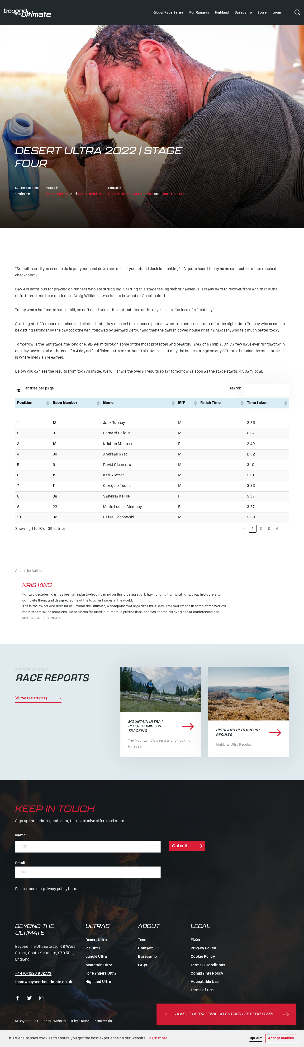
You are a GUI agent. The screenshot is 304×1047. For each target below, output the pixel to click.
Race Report (142, 194)
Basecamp (243, 12)
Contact (145, 948)
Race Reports (58, 194)
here (72, 889)
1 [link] (252, 529)
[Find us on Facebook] (17, 998)
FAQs (142, 965)
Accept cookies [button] (281, 1038)
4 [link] (277, 529)
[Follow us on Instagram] (41, 998)
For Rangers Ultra (101, 974)
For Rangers (199, 12)
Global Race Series (168, 12)
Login (276, 12)
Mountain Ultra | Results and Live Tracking (145, 726)
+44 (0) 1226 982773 (33, 974)
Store (262, 12)
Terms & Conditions (208, 965)
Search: (235, 388)
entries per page (39, 388)
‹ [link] (244, 529)
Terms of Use (202, 990)
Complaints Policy (207, 974)
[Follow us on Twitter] (29, 998)
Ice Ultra (93, 948)
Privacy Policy (203, 948)
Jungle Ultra (96, 957)
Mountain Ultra (99, 965)
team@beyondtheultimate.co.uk (43, 982)
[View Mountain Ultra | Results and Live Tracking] (160, 689)
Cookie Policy (203, 957)
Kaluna (84, 1021)
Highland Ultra (98, 982)
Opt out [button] (256, 1038)
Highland (222, 12)
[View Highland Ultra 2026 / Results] (248, 693)
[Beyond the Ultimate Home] (27, 12)
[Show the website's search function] (297, 12)
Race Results (89, 194)
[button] (47, 403)
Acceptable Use (205, 982)
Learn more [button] (157, 1038)
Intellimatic (103, 1021)
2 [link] (261, 529)
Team (143, 940)
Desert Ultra (118, 194)
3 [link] (269, 529)
